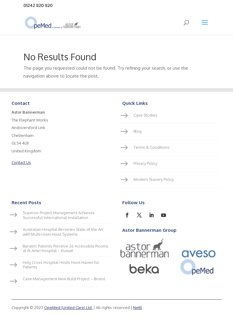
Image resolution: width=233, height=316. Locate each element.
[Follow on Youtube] (163, 215)
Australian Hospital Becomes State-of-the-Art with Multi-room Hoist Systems (63, 232)
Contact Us (21, 162)
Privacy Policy (145, 163)
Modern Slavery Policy (153, 179)
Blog (137, 131)
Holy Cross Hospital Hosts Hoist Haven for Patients (61, 265)
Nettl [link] (137, 307)
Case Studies (145, 115)
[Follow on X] (139, 215)
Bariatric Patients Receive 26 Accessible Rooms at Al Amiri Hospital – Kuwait (65, 248)
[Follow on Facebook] (127, 215)
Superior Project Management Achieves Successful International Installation (59, 215)
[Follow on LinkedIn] (151, 215)
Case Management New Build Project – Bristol (64, 278)
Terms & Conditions (151, 147)
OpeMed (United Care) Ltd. (68, 307)
